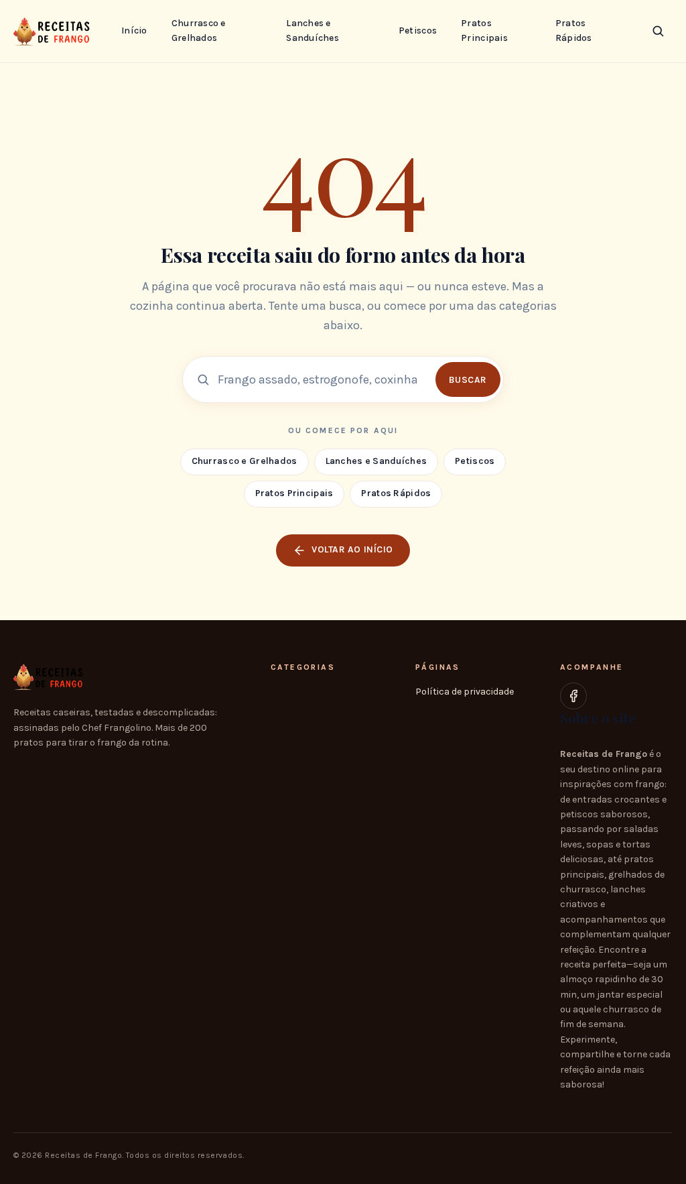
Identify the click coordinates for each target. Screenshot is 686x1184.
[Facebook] (573, 696)
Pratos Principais (484, 30)
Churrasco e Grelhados (199, 30)
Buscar (468, 380)
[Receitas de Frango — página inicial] (53, 31)
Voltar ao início (352, 549)
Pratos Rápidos (573, 30)
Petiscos (418, 30)
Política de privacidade (464, 691)
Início (134, 30)
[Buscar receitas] (658, 31)
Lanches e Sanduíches (312, 30)
